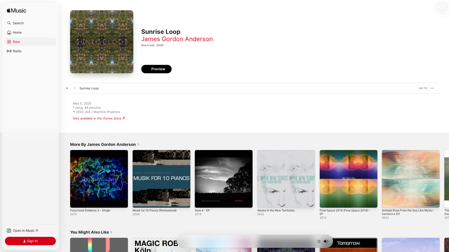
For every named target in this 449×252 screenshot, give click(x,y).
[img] (16, 10)
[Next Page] (444, 179)
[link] (105, 144)
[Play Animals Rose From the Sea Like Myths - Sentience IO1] (387, 201)
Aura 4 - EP (203, 152)
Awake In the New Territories (278, 152)
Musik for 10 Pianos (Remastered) (157, 152)
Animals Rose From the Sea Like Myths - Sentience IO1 (410, 154)
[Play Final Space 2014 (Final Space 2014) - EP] (325, 201)
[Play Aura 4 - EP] (200, 201)
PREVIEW (422, 88)
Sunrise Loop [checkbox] (89, 88)
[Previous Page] (65, 179)
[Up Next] (319, 241)
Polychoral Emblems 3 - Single (92, 152)
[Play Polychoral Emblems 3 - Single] (76, 201)
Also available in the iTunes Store (97, 118)
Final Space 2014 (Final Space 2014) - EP (347, 154)
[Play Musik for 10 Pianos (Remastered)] (138, 201)
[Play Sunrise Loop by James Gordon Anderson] (75, 88)
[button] (30, 23)
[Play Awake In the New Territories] (263, 201)
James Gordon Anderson (177, 38)
